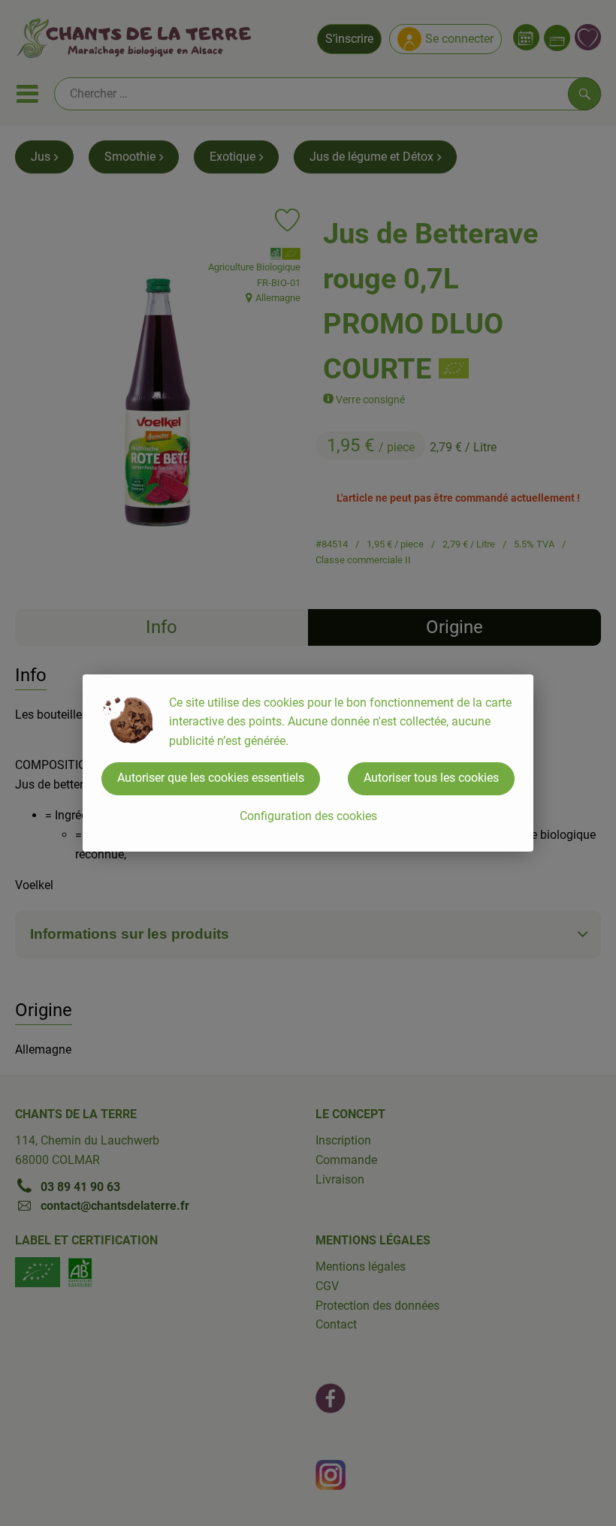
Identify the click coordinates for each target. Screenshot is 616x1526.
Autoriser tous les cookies (431, 778)
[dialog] (308, 763)
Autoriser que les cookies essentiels (210, 778)
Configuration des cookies (308, 816)
